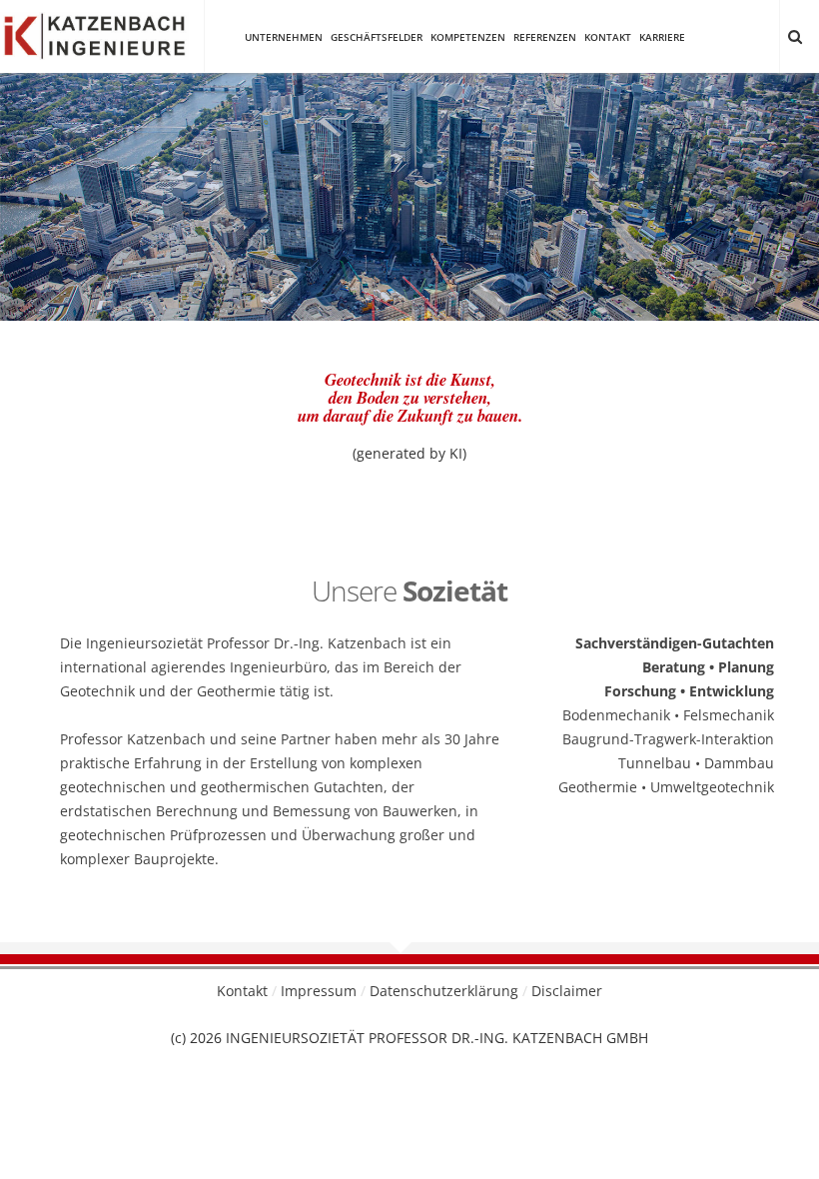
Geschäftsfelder (376, 37)
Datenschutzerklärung (444, 990)
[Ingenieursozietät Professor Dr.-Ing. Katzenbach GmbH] (94, 34)
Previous (30, 166)
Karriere (662, 37)
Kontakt (607, 37)
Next (789, 166)
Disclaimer (566, 990)
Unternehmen (284, 37)
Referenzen (544, 37)
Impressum (319, 990)
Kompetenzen (467, 37)
